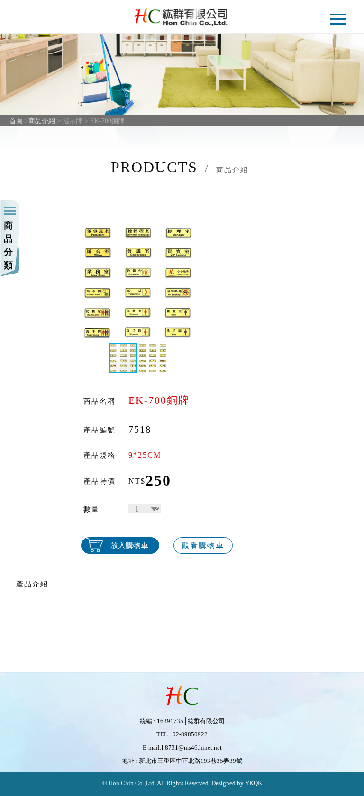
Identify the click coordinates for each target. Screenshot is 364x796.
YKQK (253, 783)
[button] (188, 283)
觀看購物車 (203, 545)
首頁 (16, 120)
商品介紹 (41, 120)
